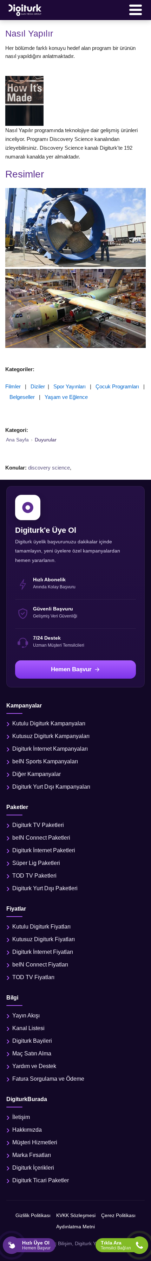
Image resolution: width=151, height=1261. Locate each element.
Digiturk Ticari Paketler (40, 1180)
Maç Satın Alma (31, 1053)
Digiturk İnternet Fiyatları (42, 952)
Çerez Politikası (118, 1215)
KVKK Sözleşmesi (76, 1215)
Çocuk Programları (117, 386)
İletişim (21, 1117)
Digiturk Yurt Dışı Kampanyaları (51, 787)
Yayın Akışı (26, 1015)
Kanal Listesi (28, 1028)
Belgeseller (22, 397)
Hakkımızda (27, 1130)
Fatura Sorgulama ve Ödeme (48, 1079)
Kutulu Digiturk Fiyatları (41, 927)
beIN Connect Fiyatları (40, 965)
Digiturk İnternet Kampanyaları (50, 749)
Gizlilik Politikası (33, 1215)
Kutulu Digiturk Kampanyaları (48, 723)
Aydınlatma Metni (75, 1226)
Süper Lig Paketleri (36, 863)
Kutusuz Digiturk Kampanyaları (51, 736)
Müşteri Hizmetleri (34, 1142)
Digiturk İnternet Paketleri (43, 850)
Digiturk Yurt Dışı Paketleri (45, 888)
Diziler (38, 386)
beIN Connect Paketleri (41, 838)
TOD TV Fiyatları (33, 977)
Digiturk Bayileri (32, 1041)
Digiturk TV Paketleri (38, 825)
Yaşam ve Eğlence (66, 397)
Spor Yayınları (69, 386)
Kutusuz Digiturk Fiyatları (43, 939)
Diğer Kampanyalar (36, 774)
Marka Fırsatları (31, 1155)
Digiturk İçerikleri (33, 1168)
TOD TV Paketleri (34, 876)
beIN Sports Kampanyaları (45, 761)
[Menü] (135, 10)
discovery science (49, 468)
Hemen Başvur (71, 669)
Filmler (13, 386)
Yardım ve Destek (34, 1066)
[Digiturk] (25, 10)
